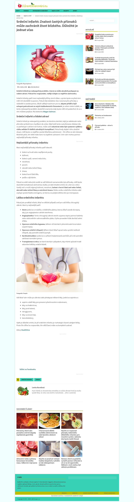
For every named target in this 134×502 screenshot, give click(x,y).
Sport (75, 11)
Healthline (25, 330)
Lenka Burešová (38, 387)
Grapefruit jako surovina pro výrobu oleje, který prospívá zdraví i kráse (104, 36)
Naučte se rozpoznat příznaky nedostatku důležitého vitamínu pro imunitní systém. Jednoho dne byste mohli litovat (71, 434)
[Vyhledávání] (101, 20)
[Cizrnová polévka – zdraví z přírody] (89, 127)
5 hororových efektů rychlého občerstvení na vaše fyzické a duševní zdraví (48, 433)
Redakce (64, 493)
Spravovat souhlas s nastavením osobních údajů (67, 496)
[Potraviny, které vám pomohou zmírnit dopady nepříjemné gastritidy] (27, 421)
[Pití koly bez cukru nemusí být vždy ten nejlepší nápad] (89, 71)
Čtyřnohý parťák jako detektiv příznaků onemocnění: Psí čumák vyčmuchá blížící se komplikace (106, 81)
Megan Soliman (49, 111)
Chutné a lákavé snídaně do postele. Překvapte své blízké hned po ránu (104, 48)
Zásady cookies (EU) (109, 493)
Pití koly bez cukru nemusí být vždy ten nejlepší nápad (105, 70)
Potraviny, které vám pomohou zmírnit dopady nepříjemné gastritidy (26, 432)
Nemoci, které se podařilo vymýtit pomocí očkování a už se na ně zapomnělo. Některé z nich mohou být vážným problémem (71, 463)
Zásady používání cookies (90, 493)
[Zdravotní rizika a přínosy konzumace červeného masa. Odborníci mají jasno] (27, 449)
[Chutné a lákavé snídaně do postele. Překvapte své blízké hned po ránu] (89, 48)
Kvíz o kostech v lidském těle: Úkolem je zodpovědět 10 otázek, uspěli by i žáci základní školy (105, 105)
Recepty (66, 11)
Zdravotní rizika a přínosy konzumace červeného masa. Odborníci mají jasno (26, 461)
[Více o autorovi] (70, 393)
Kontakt (74, 493)
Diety (18, 11)
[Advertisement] (49, 39)
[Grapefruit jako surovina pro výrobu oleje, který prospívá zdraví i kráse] (89, 36)
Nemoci (26, 11)
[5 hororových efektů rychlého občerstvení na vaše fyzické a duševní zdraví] (49, 421)
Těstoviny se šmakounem (103, 115)
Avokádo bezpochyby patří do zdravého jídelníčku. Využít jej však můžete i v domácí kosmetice (106, 59)
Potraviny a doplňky (40, 11)
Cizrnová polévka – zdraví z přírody (104, 126)
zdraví (38, 379)
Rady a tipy (56, 11)
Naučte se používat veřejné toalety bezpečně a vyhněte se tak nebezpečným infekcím (49, 462)
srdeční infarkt (26, 379)
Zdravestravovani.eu (60, 482)
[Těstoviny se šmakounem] (89, 117)
